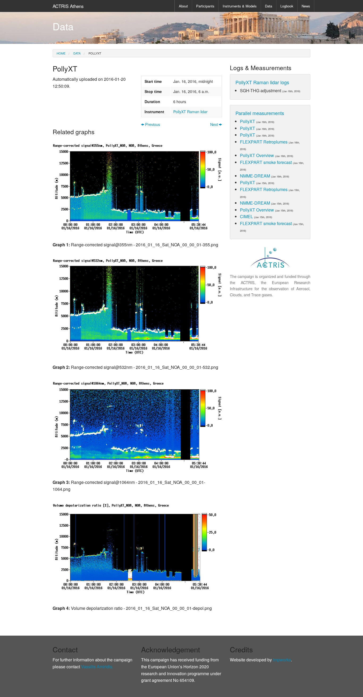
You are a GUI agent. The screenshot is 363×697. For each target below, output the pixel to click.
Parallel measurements (259, 112)
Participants (205, 6)
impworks (282, 660)
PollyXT (94, 53)
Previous (152, 124)
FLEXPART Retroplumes (264, 142)
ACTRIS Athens (68, 6)
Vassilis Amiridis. (97, 667)
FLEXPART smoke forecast (266, 162)
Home (61, 53)
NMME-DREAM (255, 176)
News (306, 6)
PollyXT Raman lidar (190, 111)
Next (214, 124)
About (183, 6)
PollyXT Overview (257, 155)
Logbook (286, 6)
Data (268, 6)
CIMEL (246, 216)
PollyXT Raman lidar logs (262, 82)
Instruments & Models (240, 6)
